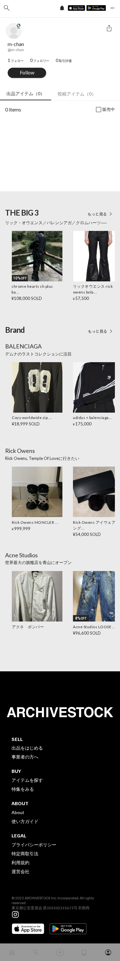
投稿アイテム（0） (77, 93)
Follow (27, 72)
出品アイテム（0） (25, 93)
